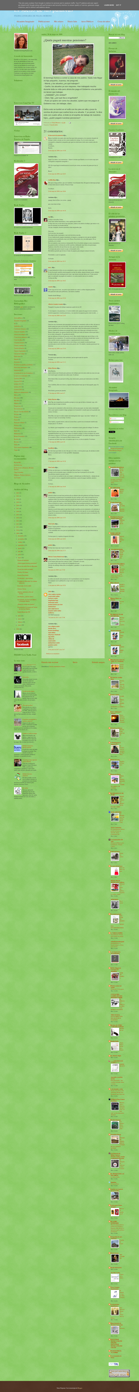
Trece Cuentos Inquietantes (115, 1288)
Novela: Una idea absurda (21, 412)
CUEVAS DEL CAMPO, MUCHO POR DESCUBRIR (116, 996)
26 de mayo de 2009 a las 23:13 (57, 362)
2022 (17, 493)
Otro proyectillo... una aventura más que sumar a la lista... (117, 1082)
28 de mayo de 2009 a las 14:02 (57, 539)
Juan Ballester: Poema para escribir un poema (117, 935)
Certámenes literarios (20, 329)
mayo (19, 558)
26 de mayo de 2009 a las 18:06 (57, 191)
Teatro (16, 445)
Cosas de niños (104, 21)
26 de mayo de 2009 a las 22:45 (57, 315)
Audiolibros (17, 326)
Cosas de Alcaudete (19, 332)
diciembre (21, 536)
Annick (50, 287)
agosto (20, 548)
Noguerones (17, 406)
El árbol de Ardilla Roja (116, 678)
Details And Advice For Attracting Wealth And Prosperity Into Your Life (117, 1092)
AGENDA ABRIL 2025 (122, 634)
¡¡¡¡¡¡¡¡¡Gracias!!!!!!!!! (29, 665)
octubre (20, 542)
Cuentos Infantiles (19, 348)
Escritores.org (18, 465)
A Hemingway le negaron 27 (116, 743)
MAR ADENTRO (116, 812)
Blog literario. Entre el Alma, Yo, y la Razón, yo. (117, 661)
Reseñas (16, 439)
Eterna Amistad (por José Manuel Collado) (122, 718)
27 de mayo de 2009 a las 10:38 (57, 461)
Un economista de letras (116, 1357)
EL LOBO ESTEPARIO (115, 1222)
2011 (17, 527)
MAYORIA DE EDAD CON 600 (122, 554)
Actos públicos (18, 318)
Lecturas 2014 (18, 389)
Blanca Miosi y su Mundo (116, 599)
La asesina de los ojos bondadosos (23, 373)
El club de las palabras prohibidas (23, 365)
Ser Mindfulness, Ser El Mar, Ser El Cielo (122, 818)
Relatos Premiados (19, 436)
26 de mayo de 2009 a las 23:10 (57, 348)
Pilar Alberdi (115, 583)
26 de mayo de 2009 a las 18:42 (57, 281)
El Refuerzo (122, 1327)
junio (19, 554)
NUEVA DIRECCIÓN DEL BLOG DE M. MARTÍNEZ (117, 1018)
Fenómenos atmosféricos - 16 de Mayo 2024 (122, 685)
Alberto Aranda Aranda (55, 304)
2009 (17, 533)
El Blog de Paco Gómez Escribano (118, 1100)
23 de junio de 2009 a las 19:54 (57, 585)
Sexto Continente (116, 828)
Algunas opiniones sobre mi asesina (25, 593)
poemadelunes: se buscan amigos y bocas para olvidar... (117, 945)
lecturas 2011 (18, 384)
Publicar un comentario (52, 654)
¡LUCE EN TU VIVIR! (122, 666)
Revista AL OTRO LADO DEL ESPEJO (117, 1026)
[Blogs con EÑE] (119, 1377)
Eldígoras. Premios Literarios (22, 475)
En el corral (121, 902)
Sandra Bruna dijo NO (24, 612)
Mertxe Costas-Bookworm (56, 557)
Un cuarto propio (116, 914)
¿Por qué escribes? (27, 705)
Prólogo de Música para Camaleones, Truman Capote (117, 844)
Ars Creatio (17, 478)
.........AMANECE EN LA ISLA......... (117, 1062)
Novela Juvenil (18, 409)
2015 (17, 515)
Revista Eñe (17, 462)
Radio (15, 431)
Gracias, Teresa (22, 589)
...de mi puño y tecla (117, 1089)
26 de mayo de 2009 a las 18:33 (57, 261)
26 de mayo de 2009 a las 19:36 (57, 298)
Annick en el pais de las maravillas (117, 1190)
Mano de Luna (115, 760)
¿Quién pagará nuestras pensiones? (27, 563)
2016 (17, 511)
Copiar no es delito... (122, 1276)
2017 (17, 508)
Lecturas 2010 (18, 381)
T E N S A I (122, 602)
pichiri (50, 493)
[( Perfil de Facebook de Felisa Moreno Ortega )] (117, 450)
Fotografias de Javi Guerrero (116, 1238)
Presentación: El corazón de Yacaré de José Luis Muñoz (27, 608)
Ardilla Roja (52, 180)
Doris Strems (115, 1253)
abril (19, 616)
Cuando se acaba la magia (29, 733)
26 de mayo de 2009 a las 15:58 (57, 150)
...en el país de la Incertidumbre (115, 953)
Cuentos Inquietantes (20, 351)
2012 (17, 524)
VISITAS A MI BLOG (122, 522)
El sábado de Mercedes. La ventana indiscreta (27, 582)
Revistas (16, 442)
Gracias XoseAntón (23, 575)
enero (19, 625)
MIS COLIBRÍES (122, 1256)
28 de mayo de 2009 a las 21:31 (57, 550)
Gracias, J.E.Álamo (23, 572)
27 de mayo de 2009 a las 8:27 (56, 393)
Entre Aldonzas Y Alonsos (116, 712)
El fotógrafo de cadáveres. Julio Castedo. (122, 1164)
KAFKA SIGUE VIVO (122, 491)
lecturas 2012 (18, 387)
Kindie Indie (114, 1041)
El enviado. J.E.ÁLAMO (24, 586)
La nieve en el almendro (20, 376)
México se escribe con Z (122, 1211)
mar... (50, 267)
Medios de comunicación (21, 392)
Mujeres (16, 403)
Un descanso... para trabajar (25, 578)
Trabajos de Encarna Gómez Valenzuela (117, 518)
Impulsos (113, 1182)
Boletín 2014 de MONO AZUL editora (117, 881)
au (14, 323)
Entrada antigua (98, 662)
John (49, 591)
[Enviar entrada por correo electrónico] (69, 123)
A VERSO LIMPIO (117, 933)
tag (49, 217)
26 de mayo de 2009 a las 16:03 (57, 174)
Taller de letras (115, 1015)
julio (19, 551)
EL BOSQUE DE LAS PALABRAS (117, 1174)
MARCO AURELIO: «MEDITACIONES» (122, 589)
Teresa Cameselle (116, 631)
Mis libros (17, 400)
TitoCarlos (51, 467)
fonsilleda (51, 448)
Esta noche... (25, 677)
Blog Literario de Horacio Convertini (117, 1324)
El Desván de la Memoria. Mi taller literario (24, 468)
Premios (16, 425)
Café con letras (115, 852)
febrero (20, 622)
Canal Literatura (18, 472)
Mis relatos (58, 21)
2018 (17, 505)
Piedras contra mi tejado (116, 986)
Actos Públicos (87, 21)
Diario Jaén (72, 21)
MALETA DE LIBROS (118, 564)
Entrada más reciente (50, 662)
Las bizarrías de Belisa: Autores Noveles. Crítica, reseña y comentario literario (118, 1155)
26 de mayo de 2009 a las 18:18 (57, 211)
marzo (20, 619)
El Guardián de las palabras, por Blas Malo (122, 750)
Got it (118, 5)
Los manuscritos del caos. (117, 840)
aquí (21, 307)
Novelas (16, 414)
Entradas (113, 419)
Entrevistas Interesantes (20, 367)
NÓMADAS (114, 899)
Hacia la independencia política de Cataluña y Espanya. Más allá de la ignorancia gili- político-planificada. (117, 1228)
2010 (17, 530)
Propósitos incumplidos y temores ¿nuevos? (29, 720)
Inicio (75, 662)
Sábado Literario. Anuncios (27, 775)
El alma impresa (116, 1120)
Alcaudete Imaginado (25, 21)
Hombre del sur (122, 1029)
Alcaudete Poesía (116, 1134)
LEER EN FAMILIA (122, 975)
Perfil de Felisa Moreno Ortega (116, 446)
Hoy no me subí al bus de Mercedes (27, 566)
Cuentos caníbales (19, 345)
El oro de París (115, 1184)
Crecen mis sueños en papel (25, 569)
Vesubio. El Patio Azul (122, 763)
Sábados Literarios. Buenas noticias (27, 746)
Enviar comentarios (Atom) (57, 666)
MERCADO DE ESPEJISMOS (115, 534)
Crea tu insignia (112, 452)
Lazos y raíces (115, 695)
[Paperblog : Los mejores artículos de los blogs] (114, 1365)
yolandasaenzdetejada (117, 942)
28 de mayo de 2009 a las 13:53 (57, 518)
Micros (16, 395)
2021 (17, 496)
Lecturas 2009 (18, 378)
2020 (17, 499)
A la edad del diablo (117, 549)
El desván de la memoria (55, 135)
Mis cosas (16, 398)
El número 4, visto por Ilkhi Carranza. (122, 1295)
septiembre (21, 545)
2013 (17, 521)
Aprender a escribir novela (117, 1078)
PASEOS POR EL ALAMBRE (116, 1352)
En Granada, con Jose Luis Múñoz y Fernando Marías (27, 600)
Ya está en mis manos (28, 691)
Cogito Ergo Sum (116, 502)
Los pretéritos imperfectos (115, 1305)
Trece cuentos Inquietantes (21, 447)
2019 (17, 502)
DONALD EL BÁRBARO (122, 538)
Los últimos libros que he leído (122, 1125)
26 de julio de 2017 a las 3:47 (56, 649)
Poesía (16, 420)
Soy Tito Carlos (115, 1273)
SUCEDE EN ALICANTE (122, 732)
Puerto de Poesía (116, 774)
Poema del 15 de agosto (117, 989)
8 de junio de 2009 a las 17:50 (56, 570)
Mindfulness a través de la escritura (122, 621)
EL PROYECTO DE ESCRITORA (117, 615)
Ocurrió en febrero (116, 728)
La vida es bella (115, 1177)
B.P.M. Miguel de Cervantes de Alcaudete (116, 969)
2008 (17, 629)
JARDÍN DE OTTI (122, 1065)
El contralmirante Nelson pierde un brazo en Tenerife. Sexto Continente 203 (118, 831)
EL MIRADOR (115, 488)
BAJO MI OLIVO (116, 1268)
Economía (17, 362)
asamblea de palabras (117, 467)
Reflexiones (17, 434)
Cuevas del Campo (19, 354)
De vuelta (25, 788)
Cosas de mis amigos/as (20, 337)
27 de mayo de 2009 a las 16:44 (57, 486)
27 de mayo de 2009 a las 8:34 (56, 442)
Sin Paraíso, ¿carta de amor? (25, 597)
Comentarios (115, 422)
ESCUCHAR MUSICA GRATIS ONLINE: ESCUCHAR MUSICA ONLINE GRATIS (116, 1343)
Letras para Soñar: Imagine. (116, 1206)
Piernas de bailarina (23, 560)
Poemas (16, 417)
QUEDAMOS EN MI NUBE (117, 794)
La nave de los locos (116, 866)
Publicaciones (44, 21)
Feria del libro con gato (122, 869)
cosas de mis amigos (19, 334)
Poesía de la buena (19, 422)
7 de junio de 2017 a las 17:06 (56, 617)
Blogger (80, 1388)
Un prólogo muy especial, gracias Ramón (29, 760)
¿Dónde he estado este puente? (26, 604)
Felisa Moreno (52, 368)
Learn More (109, 5)
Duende (16, 359)
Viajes (16, 450)
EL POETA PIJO (116, 1056)
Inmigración (17, 370)
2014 (17, 518)
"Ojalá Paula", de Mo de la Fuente (122, 1046)
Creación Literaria (19, 343)
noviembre (21, 539)
